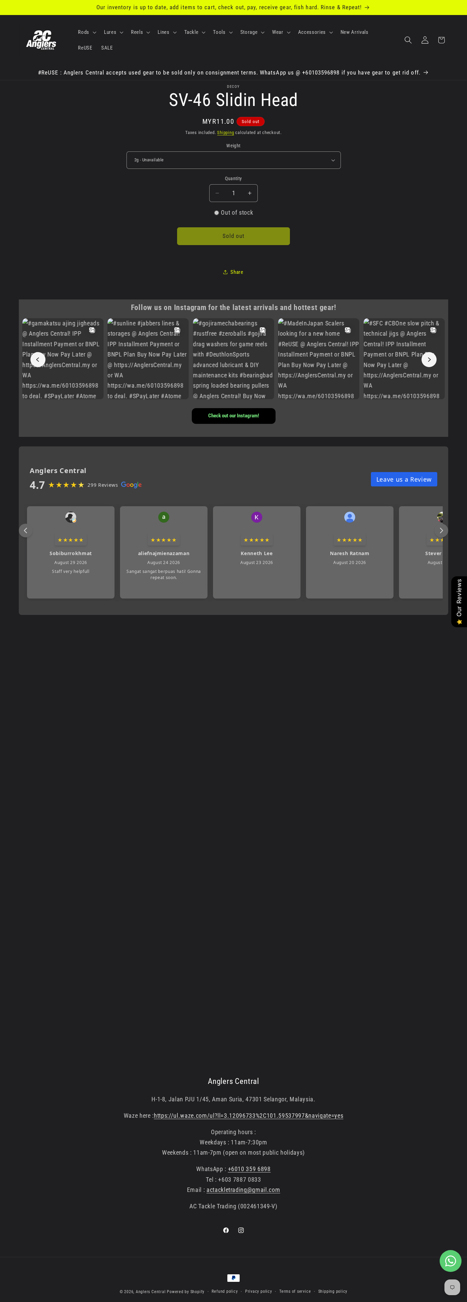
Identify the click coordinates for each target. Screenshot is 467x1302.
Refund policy (225, 1291)
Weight (233, 145)
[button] (86, 32)
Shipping (225, 132)
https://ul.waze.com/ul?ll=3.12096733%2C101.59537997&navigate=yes (248, 1115)
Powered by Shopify (185, 1291)
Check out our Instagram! (233, 416)
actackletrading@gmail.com (243, 1189)
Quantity (233, 178)
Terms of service (295, 1291)
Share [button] (236, 272)
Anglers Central (151, 1291)
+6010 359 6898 (249, 1169)
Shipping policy (333, 1291)
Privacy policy (258, 1291)
